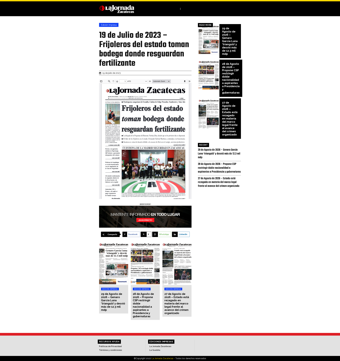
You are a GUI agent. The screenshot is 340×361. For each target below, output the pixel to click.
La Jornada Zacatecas (160, 346)
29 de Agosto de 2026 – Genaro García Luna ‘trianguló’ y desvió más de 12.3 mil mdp (113, 302)
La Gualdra (154, 350)
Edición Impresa (109, 25)
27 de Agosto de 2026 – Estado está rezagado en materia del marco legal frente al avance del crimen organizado (176, 303)
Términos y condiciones (110, 350)
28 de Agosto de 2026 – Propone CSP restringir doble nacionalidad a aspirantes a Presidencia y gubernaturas (143, 305)
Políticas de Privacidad (110, 346)
